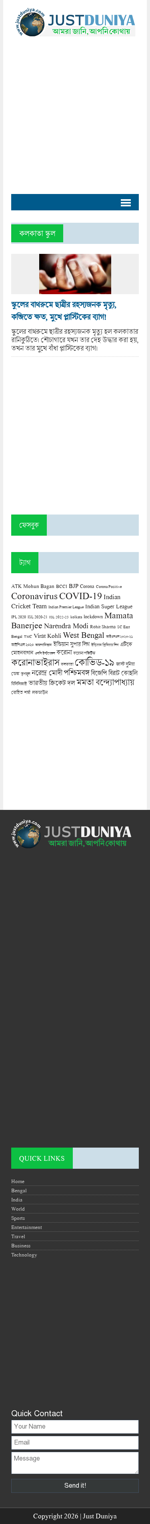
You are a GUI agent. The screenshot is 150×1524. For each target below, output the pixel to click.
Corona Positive (109, 586)
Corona (87, 586)
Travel (18, 1236)
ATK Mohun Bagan (32, 586)
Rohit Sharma (103, 626)
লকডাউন (40, 692)
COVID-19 (80, 595)
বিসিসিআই (19, 683)
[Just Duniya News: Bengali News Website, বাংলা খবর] (75, 22)
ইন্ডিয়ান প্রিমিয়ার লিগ (104, 645)
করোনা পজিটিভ (84, 653)
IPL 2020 (18, 616)
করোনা (64, 652)
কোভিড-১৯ (94, 662)
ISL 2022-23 (59, 617)
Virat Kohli (47, 635)
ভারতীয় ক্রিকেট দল (51, 683)
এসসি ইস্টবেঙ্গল (45, 653)
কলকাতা (67, 664)
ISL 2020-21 (38, 617)
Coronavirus (34, 595)
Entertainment (26, 1227)
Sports (18, 1218)
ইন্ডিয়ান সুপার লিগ (71, 644)
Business (20, 1245)
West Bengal (83, 634)
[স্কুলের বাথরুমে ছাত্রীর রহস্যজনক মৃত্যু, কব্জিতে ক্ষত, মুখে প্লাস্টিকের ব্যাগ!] (75, 290)
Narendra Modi (66, 625)
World (18, 1208)
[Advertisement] (75, 111)
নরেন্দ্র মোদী (47, 672)
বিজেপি (99, 673)
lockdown (93, 616)
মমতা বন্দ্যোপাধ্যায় (105, 682)
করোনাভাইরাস (35, 662)
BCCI (61, 586)
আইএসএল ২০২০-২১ (119, 636)
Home (17, 1181)
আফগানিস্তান (43, 645)
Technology (24, 1254)
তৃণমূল (25, 673)
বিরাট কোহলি (122, 673)
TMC (28, 636)
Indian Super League (108, 606)
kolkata (76, 616)
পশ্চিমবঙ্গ (76, 672)
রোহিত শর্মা (20, 692)
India (16, 1199)
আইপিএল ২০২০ (22, 644)
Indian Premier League (66, 606)
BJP (73, 585)
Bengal (19, 1190)
